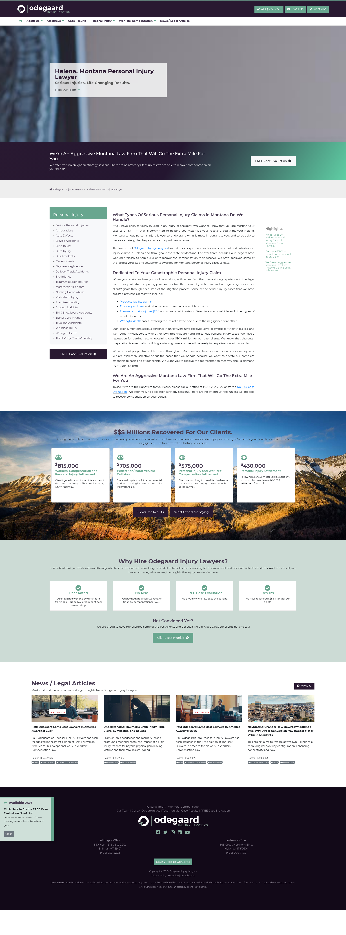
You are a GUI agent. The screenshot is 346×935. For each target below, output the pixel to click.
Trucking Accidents (68, 322)
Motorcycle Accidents (70, 287)
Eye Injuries (63, 276)
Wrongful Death (66, 333)
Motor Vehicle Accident (259, 762)
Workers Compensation (68, 762)
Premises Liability (67, 302)
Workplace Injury (129, 762)
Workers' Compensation (184, 806)
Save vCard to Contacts (173, 862)
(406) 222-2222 (270, 9)
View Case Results (150, 512)
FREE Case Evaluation (271, 161)
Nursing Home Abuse (70, 292)
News (36, 762)
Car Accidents (65, 261)
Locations (319, 9)
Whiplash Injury (66, 328)
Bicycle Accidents (67, 240)
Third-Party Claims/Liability (74, 338)
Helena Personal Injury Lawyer (105, 189)
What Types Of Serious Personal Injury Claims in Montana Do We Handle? (275, 240)
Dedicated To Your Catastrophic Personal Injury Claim (278, 254)
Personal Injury (68, 215)
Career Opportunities (146, 810)
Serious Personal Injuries (72, 225)
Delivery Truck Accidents (72, 271)
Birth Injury (63, 245)
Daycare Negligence (69, 266)
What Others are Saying (191, 512)
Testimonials (170, 810)
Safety (275, 762)
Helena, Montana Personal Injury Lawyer (43, 9)
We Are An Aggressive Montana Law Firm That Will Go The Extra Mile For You (278, 266)
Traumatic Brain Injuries (72, 281)
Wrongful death (130, 321)
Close (8, 834)
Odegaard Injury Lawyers (67, 189)
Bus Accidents (65, 256)
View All (306, 686)
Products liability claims (136, 301)
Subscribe (173, 875)
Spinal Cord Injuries (69, 317)
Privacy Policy (158, 875)
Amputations (64, 230)
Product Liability (67, 307)
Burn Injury (63, 251)
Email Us (296, 9)
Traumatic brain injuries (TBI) (139, 311)
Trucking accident (132, 306)
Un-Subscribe (187, 875)
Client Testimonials (171, 637)
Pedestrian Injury (67, 297)
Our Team (123, 810)
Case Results (189, 810)
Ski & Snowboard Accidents (74, 312)
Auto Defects (64, 235)
